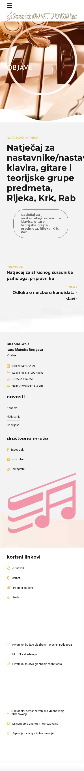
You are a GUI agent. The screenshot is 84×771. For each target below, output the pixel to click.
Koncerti (12, 408)
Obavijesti (13, 425)
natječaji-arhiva (23, 138)
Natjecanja (13, 416)
